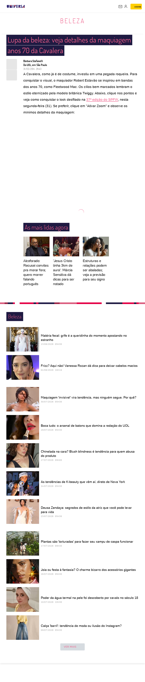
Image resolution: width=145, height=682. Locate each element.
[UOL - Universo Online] (27, 6)
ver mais (70, 646)
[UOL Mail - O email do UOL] (120, 6)
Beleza (72, 21)
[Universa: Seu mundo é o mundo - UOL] (16, 6)
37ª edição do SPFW (102, 100)
